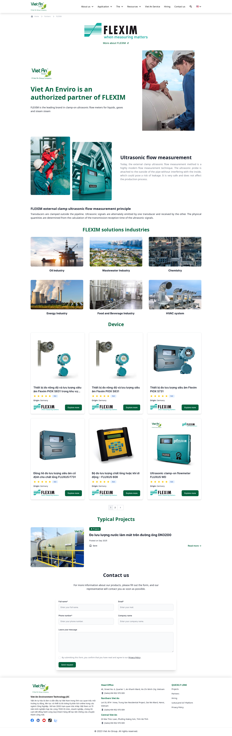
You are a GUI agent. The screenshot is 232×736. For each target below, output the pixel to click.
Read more (193, 545)
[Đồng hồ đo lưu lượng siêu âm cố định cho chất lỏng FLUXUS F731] (57, 445)
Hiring (174, 698)
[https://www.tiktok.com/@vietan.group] (50, 720)
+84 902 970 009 (117, 693)
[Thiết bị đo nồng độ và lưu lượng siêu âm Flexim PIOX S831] (116, 359)
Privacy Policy (134, 657)
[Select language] (198, 6)
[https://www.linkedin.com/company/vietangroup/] (38, 720)
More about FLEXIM (114, 43)
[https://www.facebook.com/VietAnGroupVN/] (32, 720)
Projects (175, 689)
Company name (125, 615)
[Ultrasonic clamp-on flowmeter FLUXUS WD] (174, 445)
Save (95, 546)
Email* (121, 601)
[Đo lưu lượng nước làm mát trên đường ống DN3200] (57, 547)
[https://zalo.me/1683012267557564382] (55, 720)
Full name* (63, 601)
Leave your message (68, 629)
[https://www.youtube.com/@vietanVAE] (44, 720)
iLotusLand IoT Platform (182, 702)
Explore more (73, 407)
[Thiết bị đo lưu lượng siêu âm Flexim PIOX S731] (174, 359)
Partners (47, 16)
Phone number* (65, 615)
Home (36, 16)
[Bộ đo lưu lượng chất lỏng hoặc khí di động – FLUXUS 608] (116, 445)
